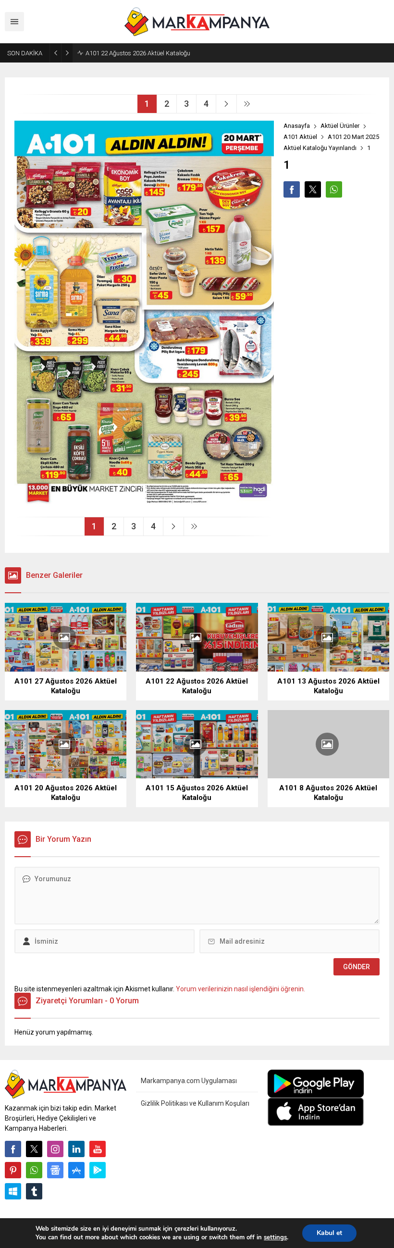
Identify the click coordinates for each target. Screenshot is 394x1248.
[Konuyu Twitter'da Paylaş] (313, 189)
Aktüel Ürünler (339, 125)
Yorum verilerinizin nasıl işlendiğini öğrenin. (240, 989)
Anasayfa (296, 125)
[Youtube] (97, 1149)
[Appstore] (76, 1170)
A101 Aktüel (300, 136)
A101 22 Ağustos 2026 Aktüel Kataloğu (138, 53)
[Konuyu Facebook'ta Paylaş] (291, 189)
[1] (144, 506)
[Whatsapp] (34, 1170)
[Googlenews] (55, 1170)
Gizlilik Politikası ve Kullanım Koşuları (195, 1103)
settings (275, 1237)
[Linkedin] (76, 1149)
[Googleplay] (97, 1170)
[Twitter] (34, 1149)
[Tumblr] (34, 1191)
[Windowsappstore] (13, 1191)
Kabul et (329, 1232)
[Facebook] (13, 1149)
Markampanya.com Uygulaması (189, 1081)
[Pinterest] (13, 1170)
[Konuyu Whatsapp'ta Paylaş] (334, 189)
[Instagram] (55, 1149)
